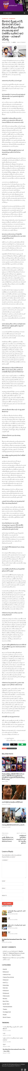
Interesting (5, 18)
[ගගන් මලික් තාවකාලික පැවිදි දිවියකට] (14, 800)
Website (4, 895)
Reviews (5, 998)
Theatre (5, 1009)
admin (14, 42)
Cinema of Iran (6, 974)
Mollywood (6, 993)
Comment (5, 860)
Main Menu (8, 13)
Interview (5, 988)
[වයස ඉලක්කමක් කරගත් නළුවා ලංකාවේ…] (14, 823)
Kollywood (6, 990)
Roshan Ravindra (11, 748)
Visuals (5, 1014)
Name (4, 881)
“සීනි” (9, 932)
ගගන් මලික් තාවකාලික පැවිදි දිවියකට (12, 802)
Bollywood (6, 972)
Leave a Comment (21, 42)
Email (4, 888)
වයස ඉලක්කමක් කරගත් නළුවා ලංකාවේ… (13, 825)
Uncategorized (7, 1012)
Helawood (5, 980)
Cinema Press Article (8, 977)
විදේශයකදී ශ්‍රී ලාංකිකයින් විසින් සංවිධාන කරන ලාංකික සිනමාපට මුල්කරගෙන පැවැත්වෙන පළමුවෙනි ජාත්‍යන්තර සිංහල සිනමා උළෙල (13, 776)
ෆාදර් (9, 918)
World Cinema (6, 1017)
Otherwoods (12, 18)
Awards (5, 969)
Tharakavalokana (7, 1006)
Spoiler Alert (6, 1004)
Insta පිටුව (5, 982)
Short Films (6, 1001)
